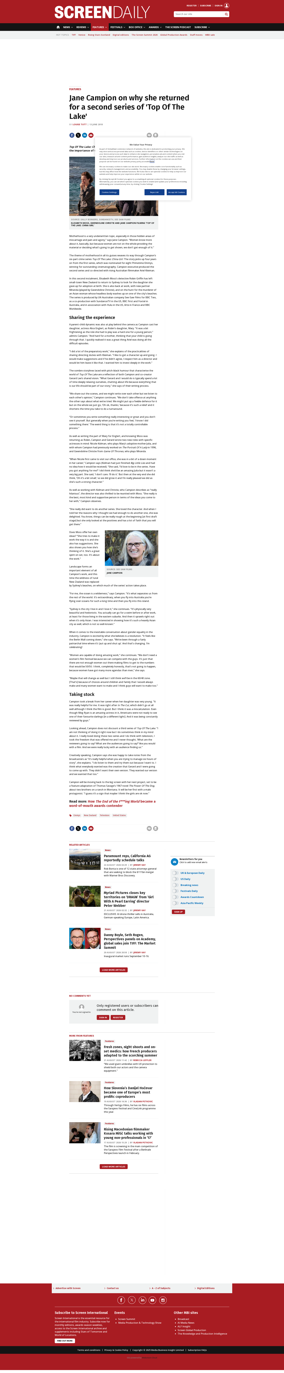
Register (192, 5)
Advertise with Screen (68, 1288)
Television (104, 815)
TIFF (74, 34)
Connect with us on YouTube (152, 1300)
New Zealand (90, 815)
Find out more (65, 1341)
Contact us (113, 1288)
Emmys (77, 815)
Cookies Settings (109, 192)
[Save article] (155, 135)
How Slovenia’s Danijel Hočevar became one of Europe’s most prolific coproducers (128, 1092)
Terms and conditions (88, 1350)
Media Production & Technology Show (139, 1322)
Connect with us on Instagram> (163, 1300)
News (108, 850)
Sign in (218, 5)
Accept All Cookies (176, 192)
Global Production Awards (173, 34)
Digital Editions (206, 1288)
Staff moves (196, 34)
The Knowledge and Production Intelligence (202, 1333)
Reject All (154, 192)
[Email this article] (91, 135)
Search (226, 14)
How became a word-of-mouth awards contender (112, 804)
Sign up (178, 911)
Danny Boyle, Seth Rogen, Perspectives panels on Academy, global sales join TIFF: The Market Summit (130, 941)
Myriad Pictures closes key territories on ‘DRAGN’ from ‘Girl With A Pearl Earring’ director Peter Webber (129, 899)
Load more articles (113, 969)
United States (119, 815)
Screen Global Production (192, 1330)
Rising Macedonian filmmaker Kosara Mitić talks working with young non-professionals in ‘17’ (128, 1133)
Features (75, 89)
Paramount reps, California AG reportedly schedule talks (127, 858)
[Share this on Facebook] (72, 135)
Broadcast (183, 1319)
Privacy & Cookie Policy (116, 1350)
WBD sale (210, 34)
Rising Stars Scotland (99, 34)
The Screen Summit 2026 (144, 34)
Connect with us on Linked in (142, 1300)
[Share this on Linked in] (84, 135)
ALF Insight (184, 1326)
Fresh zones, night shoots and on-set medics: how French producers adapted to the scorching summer (130, 1051)
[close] (158, 129)
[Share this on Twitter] (78, 135)
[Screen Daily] (102, 17)
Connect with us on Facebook (121, 1300)
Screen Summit (126, 1319)
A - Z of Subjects (161, 1288)
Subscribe (205, 5)
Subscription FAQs (197, 1350)
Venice (81, 34)
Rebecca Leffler (142, 1060)
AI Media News (186, 1322)
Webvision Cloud (149, 1357)
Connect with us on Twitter (132, 1300)
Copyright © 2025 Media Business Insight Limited (158, 1350)
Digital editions (121, 34)
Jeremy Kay (139, 865)
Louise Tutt (80, 124)
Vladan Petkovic (143, 1101)
